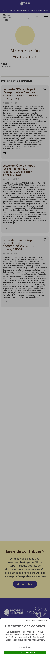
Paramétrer (25, 647)
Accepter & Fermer (25, 652)
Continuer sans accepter (36, 620)
